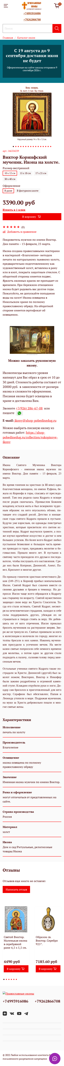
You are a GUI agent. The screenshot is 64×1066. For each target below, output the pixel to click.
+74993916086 (32, 13)
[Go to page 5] (13, 979)
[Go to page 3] (8, 979)
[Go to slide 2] (15, 146)
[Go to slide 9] (33, 146)
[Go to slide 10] (35, 146)
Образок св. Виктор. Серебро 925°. (47, 940)
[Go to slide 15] (48, 146)
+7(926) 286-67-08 (29, 408)
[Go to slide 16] (50, 146)
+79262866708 (32, 19)
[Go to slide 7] (28, 146)
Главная (8, 38)
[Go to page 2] (6, 979)
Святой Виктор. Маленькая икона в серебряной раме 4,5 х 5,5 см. (15, 942)
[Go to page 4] (11, 979)
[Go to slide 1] (13, 146)
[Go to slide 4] (20, 146)
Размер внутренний (16, 168)
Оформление (11, 186)
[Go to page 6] (16, 979)
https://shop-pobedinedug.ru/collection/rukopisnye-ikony (30, 437)
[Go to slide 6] (25, 146)
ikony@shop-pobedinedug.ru (35, 420)
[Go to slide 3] (18, 146)
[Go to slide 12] (40, 146)
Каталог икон (26, 38)
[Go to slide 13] (43, 146)
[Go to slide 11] (38, 146)
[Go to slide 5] (23, 146)
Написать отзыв (16, 889)
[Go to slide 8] (30, 146)
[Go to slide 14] (45, 146)
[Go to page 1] (3, 979)
